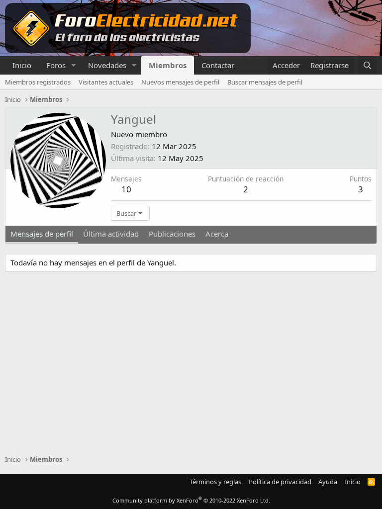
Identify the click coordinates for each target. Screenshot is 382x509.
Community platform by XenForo (191, 500)
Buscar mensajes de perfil (264, 82)
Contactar (217, 65)
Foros (56, 65)
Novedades (107, 65)
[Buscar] (367, 65)
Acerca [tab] (216, 234)
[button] (74, 65)
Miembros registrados (38, 82)
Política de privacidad (280, 481)
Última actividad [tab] (111, 234)
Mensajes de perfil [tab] (41, 234)
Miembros (168, 65)
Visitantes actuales (106, 82)
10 (126, 189)
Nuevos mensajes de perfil (180, 82)
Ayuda (327, 481)
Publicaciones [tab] (172, 234)
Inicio (21, 65)
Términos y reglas (215, 481)
